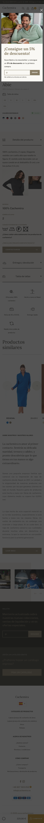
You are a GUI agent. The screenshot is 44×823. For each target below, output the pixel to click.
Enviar (35, 72)
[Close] (40, 10)
